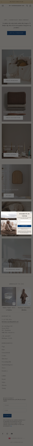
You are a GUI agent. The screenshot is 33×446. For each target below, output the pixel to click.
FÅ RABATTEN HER (24, 226)
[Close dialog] (31, 212)
